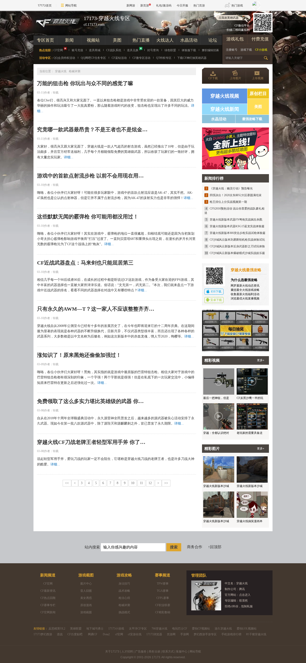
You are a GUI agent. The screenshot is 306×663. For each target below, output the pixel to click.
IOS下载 (216, 291)
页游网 (171, 634)
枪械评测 (124, 605)
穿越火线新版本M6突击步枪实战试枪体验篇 (237, 233)
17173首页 (45, 5)
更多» (260, 360)
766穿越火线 (159, 628)
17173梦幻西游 (42, 634)
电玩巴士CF (179, 628)
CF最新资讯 (47, 590)
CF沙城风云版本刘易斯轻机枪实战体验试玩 (237, 239)
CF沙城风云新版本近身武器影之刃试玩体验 (237, 246)
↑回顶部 (214, 547)
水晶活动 (188, 40)
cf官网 (119, 634)
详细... (68, 157)
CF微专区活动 (141, 58)
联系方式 (168, 651)
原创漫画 (86, 605)
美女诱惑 (86, 598)
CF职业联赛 (162, 605)
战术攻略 (124, 590)
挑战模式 (124, 612)
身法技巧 (124, 583)
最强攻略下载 (252, 119)
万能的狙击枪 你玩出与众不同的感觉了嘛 (85, 83)
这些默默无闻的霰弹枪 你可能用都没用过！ (87, 217)
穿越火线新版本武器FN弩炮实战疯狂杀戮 (236, 219)
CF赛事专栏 (47, 605)
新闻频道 (47, 575)
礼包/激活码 (163, 5)
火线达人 (165, 40)
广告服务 (141, 651)
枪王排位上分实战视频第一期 (228, 202)
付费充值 (260, 39)
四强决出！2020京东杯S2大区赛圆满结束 (236, 195)
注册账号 (231, 49)
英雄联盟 (76, 628)
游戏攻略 (124, 575)
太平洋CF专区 (138, 628)
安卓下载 (216, 300)
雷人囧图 (86, 590)
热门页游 (199, 5)
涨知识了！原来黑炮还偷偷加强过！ (79, 355)
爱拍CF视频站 (201, 628)
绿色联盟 (170, 50)
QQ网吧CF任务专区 (93, 58)
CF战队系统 (113, 50)
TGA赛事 (163, 590)
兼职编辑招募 (210, 50)
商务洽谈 (154, 651)
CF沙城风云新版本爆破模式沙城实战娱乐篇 (237, 253)
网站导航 (71, 5)
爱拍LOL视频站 (247, 628)
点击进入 (245, 595)
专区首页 (45, 40)
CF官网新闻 (47, 612)
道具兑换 (132, 50)
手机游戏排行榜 (231, 634)
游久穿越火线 (223, 628)
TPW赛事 (163, 583)
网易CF (92, 634)
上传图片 (235, 78)
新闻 (69, 40)
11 (141, 483)
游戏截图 (86, 575)
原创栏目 (258, 93)
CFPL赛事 (162, 598)
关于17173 (112, 651)
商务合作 (194, 547)
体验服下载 (189, 50)
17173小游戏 (116, 628)
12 (150, 483)
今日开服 (182, 5)
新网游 (130, 5)
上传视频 (257, 78)
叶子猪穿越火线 (256, 634)
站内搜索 (92, 547)
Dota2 (106, 634)
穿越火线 (60, 71)
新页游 (144, 5)
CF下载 (213, 78)
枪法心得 (124, 598)
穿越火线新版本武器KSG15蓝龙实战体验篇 (237, 226)
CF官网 (58, 50)
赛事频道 (162, 575)
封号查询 (153, 50)
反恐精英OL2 (57, 628)
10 (132, 483)
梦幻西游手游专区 (205, 634)
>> (166, 483)
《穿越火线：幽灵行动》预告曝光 (231, 188)
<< (67, 483)
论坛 (212, 40)
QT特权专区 (163, 58)
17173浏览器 (154, 634)
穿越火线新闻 (224, 109)
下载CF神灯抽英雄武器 (192, 58)
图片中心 (86, 583)
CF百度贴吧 (74, 634)
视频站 (93, 40)
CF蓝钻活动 (119, 58)
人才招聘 (127, 651)
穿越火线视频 (224, 96)
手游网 (184, 634)
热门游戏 (237, 5)
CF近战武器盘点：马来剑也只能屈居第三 (85, 263)
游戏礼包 (235, 39)
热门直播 (141, 40)
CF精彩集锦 (162, 612)
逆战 (60, 634)
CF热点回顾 (47, 598)
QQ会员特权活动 (64, 58)
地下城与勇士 (95, 628)
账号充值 (77, 50)
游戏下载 (246, 49)
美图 (117, 40)
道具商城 (94, 50)
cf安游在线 (135, 634)
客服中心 (181, 651)
